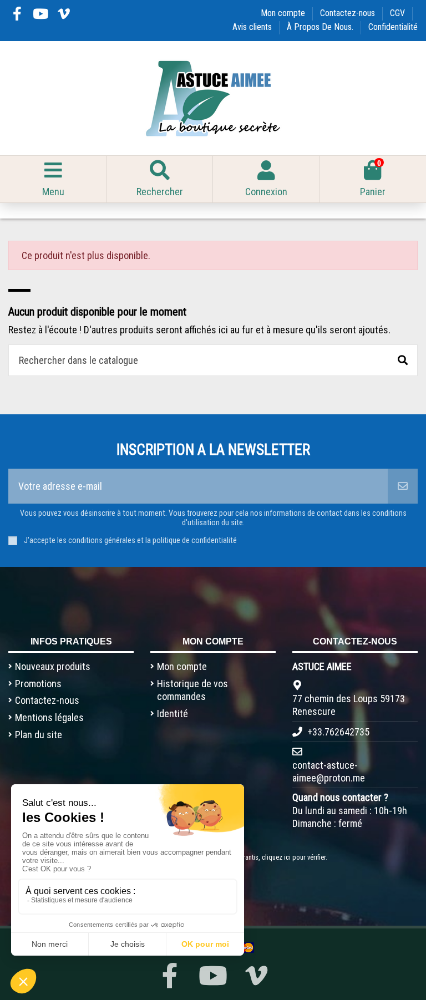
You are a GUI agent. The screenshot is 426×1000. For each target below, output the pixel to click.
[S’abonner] (403, 486)
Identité (172, 713)
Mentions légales (49, 717)
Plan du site (38, 734)
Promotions (38, 683)
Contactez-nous (348, 13)
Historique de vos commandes (192, 690)
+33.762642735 (338, 732)
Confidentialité (393, 27)
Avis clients (253, 27)
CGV (398, 13)
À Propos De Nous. (321, 27)
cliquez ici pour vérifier (294, 857)
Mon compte (284, 13)
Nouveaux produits (52, 666)
